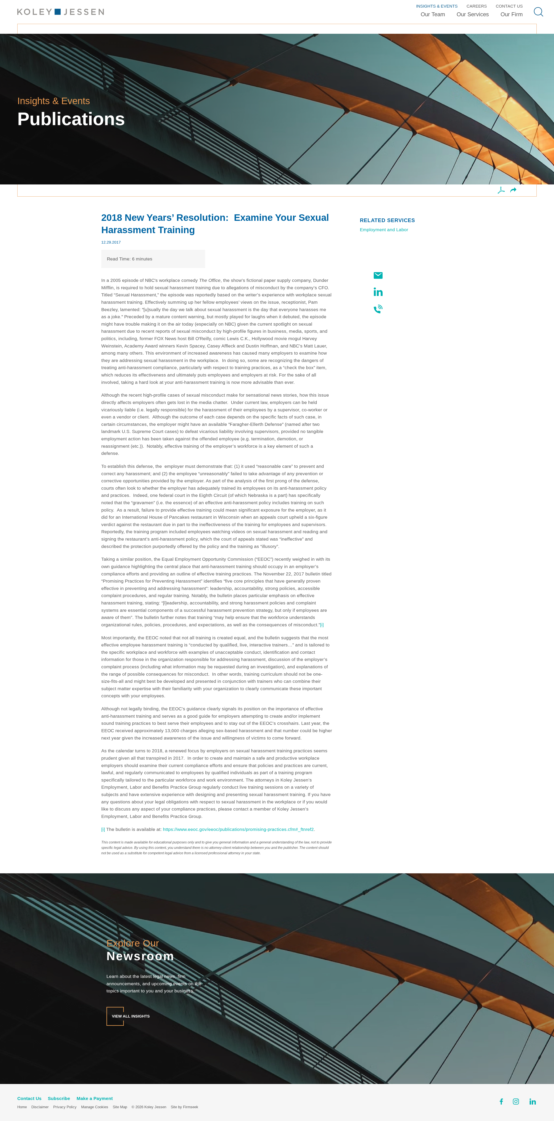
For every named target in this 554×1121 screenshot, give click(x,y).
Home (22, 1107)
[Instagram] (516, 1103)
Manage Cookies (94, 1107)
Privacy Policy (65, 1107)
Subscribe (397, 275)
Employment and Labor (384, 229)
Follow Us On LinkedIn (410, 291)
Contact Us (509, 6)
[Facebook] (501, 1103)
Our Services (473, 14)
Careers (477, 6)
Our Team (433, 14)
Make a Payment (95, 1098)
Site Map (120, 1107)
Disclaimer (40, 1107)
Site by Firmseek (184, 1107)
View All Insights (131, 1016)
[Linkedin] (533, 1103)
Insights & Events (437, 6)
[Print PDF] (501, 190)
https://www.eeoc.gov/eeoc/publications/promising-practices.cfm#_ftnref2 (238, 829)
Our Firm (512, 14)
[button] (513, 190)
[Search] (538, 11)
